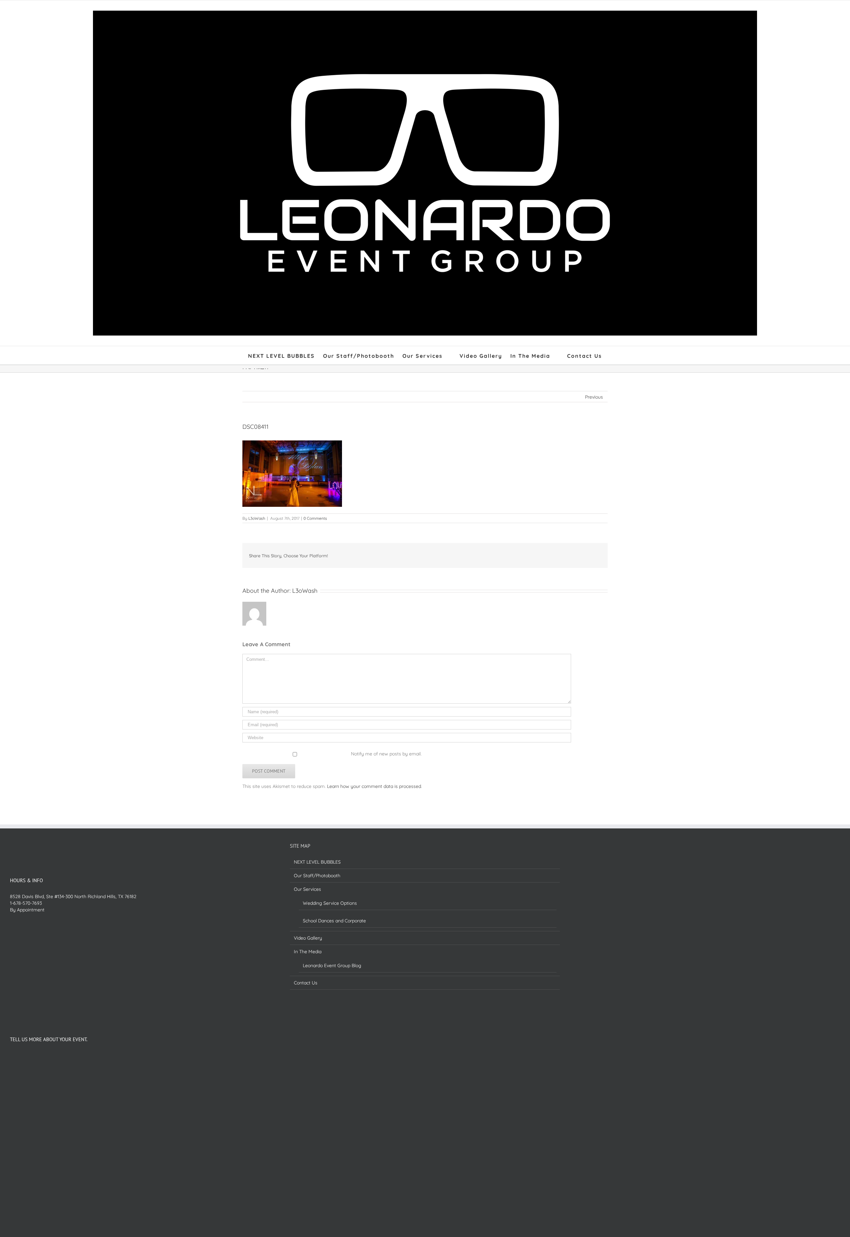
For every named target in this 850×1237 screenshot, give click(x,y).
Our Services (307, 889)
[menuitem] (285, 355)
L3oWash (256, 518)
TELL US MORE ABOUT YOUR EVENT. (48, 1039)
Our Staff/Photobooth (317, 876)
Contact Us (305, 983)
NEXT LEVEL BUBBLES (317, 862)
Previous (594, 397)
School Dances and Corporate (334, 921)
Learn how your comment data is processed (374, 786)
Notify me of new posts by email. (386, 754)
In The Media (307, 952)
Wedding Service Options (330, 903)
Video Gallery (308, 938)
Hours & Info (26, 880)
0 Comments (315, 518)
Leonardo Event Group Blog (332, 965)
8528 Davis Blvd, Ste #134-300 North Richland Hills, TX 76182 (73, 896)
